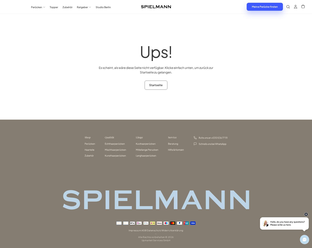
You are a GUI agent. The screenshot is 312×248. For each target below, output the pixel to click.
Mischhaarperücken (115, 149)
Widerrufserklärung (172, 230)
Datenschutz (154, 230)
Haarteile (89, 149)
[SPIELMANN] (156, 200)
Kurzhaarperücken (146, 143)
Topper (54, 7)
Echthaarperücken (115, 143)
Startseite (156, 85)
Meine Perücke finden (265, 6)
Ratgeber (82, 7)
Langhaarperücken (146, 155)
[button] (288, 7)
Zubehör (67, 7)
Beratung (173, 143)
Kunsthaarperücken (115, 155)
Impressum (135, 230)
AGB (144, 230)
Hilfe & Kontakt (176, 149)
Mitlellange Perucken (147, 149)
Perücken (36, 7)
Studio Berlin (103, 7)
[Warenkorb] (303, 7)
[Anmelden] (295, 7)
